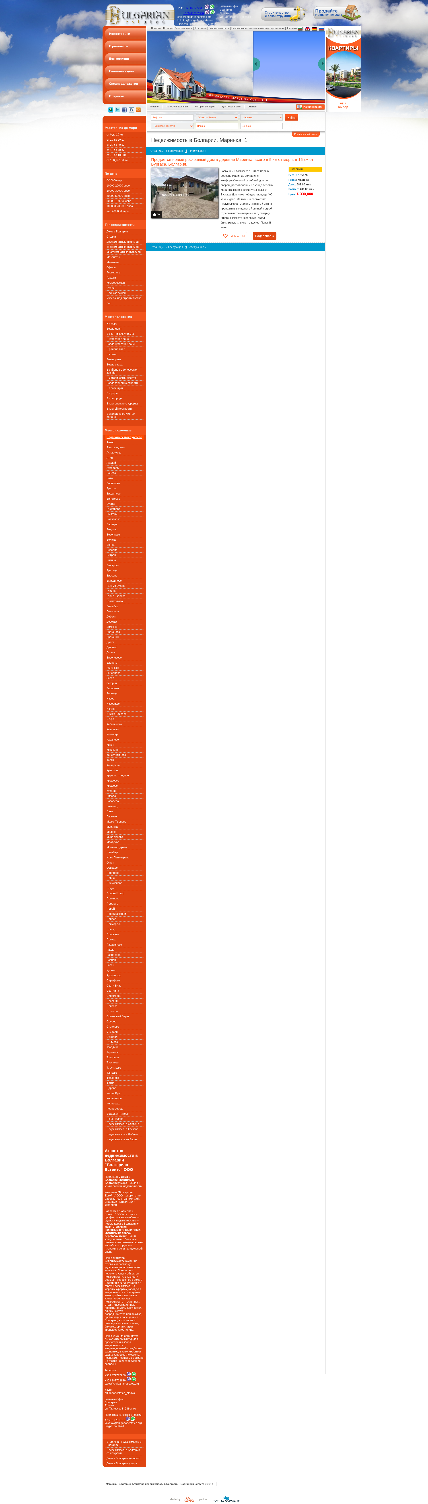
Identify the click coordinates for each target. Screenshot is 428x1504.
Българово (113, 509)
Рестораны (114, 272)
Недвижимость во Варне (122, 1139)
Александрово (116, 447)
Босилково (113, 483)
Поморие (112, 903)
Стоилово (113, 1026)
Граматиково (115, 601)
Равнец (111, 960)
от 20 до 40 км (115, 144)
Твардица (113, 1047)
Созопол (112, 1011)
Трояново (113, 1062)
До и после (200, 28)
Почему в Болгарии (177, 106)
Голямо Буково (116, 585)
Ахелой (111, 462)
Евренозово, (114, 657)
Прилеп (111, 919)
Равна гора (114, 954)
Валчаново (113, 519)
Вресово (112, 575)
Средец (111, 1021)
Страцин (112, 1031)
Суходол (112, 1036)
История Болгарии (205, 106)
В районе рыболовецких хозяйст (122, 371)
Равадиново (114, 944)
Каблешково (114, 724)
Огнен (110, 862)
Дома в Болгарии (117, 231)
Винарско (113, 565)
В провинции (115, 388)
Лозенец (112, 806)
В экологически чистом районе (121, 415)
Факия (110, 1083)
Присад (111, 929)
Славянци (113, 1001)
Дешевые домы (183, 28)
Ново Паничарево (118, 857)
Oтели (111, 287)
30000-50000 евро (118, 195)
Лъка (110, 811)
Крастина (113, 770)
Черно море (114, 1098)
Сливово (112, 1006)
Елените (112, 662)
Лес (109, 303)
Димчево (112, 626)
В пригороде (114, 398)
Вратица (112, 570)
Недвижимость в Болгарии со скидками (123, 1452)
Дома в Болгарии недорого (123, 1458)
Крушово (112, 785)
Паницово (113, 872)
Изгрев (111, 708)
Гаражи (111, 277)
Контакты (291, 28)
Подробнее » (264, 236)
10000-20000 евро (118, 185)
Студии (111, 236)
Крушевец (113, 780)
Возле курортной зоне (121, 344)
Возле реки (114, 359)
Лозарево (113, 801)
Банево (111, 473)
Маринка (112, 826)
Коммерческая (116, 282)
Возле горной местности (122, 383)
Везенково (113, 534)
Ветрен (111, 555)
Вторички (297, 169)
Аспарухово (114, 452)
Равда (110, 949)
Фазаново (113, 1077)
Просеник (113, 934)
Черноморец (115, 1108)
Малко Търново (116, 821)
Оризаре (112, 867)
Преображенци (116, 913)
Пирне (111, 878)
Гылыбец (112, 606)
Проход (111, 939)
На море (112, 323)
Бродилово (114, 493)
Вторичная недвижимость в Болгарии (124, 1443)
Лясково (112, 816)
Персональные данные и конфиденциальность (257, 28)
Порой (111, 908)
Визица (111, 560)
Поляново (113, 898)
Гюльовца (113, 611)
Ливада (111, 796)
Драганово (113, 632)
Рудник (111, 970)
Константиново (116, 755)
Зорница (112, 693)
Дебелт (111, 616)
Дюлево (111, 652)
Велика (111, 539)
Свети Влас (114, 985)
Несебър (112, 852)
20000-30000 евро (118, 190)
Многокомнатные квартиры (124, 252)
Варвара (112, 524)
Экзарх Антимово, (118, 1113)
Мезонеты (113, 257)
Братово (112, 488)
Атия (110, 457)
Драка (110, 642)
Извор (110, 698)
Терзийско (113, 1052)
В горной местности (119, 408)
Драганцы (113, 637)
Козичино (113, 749)
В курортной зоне (118, 339)
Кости (110, 760)
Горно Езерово (116, 596)
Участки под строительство (124, 298)
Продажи (156, 28)
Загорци (112, 683)
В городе (112, 393)
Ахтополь (113, 468)
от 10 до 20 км (115, 139)
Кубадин (112, 790)
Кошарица (113, 765)
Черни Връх (114, 1093)
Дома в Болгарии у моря (122, 1463)
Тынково (112, 1072)
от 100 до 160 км (117, 160)
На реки (112, 354)
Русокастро (114, 975)
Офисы (111, 267)
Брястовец (113, 498)
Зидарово (113, 688)
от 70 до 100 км (116, 155)
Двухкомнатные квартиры (123, 241)
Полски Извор (115, 893)
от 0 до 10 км (115, 134)
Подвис (111, 888)
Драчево (112, 647)
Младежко (113, 842)
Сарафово (113, 980)
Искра (110, 719)
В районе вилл (116, 349)
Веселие (112, 550)
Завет (110, 678)
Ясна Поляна (115, 1118)
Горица (111, 591)
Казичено (113, 729)
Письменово (114, 883)
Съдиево (112, 1042)
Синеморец (114, 995)
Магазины (113, 262)
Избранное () (312, 107)
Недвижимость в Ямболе (122, 1134)
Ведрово (112, 529)
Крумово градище (118, 775)
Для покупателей (231, 106)
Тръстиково (114, 1067)
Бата (110, 478)
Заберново (113, 673)
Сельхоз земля (116, 293)
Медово (111, 831)
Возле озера (115, 364)
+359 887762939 (193, 13)
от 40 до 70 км (115, 150)
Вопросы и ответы (219, 28)
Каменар (112, 734)
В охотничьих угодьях (120, 333)
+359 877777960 (193, 8)
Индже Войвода (117, 714)
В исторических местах (121, 378)
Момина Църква (117, 847)
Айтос (110, 442)
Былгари (112, 514)
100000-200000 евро (120, 206)
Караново (113, 739)
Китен (110, 744)
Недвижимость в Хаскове (122, 1129)
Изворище (113, 703)
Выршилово (114, 580)
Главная (154, 106)
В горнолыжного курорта (122, 403)
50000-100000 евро (119, 201)
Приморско (114, 924)
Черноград (113, 1103)
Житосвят (113, 667)
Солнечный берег (118, 1016)
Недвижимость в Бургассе (124, 437)
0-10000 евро (115, 180)
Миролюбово (115, 837)
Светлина (113, 990)
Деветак (112, 621)
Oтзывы (252, 106)
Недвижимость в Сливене (123, 1124)
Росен (110, 965)
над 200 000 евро (118, 211)
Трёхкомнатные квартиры (123, 246)
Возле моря (114, 328)
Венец (111, 544)
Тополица (113, 1057)
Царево (111, 1088)
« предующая (174, 150)
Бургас (111, 503)
